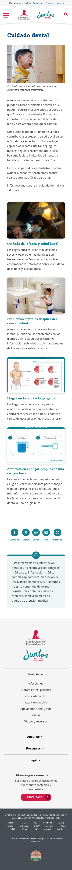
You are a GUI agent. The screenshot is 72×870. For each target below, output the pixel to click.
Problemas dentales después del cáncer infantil (32, 321)
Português (38, 3)
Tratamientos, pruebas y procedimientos (36, 693)
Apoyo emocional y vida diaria (36, 712)
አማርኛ (37, 826)
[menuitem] (36, 797)
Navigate (33, 674)
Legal (33, 760)
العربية (24, 822)
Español (11, 822)
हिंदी (36, 829)
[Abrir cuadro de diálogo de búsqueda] (66, 14)
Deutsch (49, 826)
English (27, 3)
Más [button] (58, 3)
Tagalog (25, 829)
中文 (35, 822)
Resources (33, 748)
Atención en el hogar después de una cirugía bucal (35, 471)
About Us (33, 736)
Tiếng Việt (47, 822)
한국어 (61, 822)
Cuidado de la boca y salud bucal (32, 244)
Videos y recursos (36, 721)
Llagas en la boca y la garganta (31, 398)
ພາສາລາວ (24, 826)
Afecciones (36, 683)
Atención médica (36, 702)
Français (50, 3)
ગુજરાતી (63, 826)
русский (47, 829)
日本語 (12, 829)
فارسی (60, 829)
